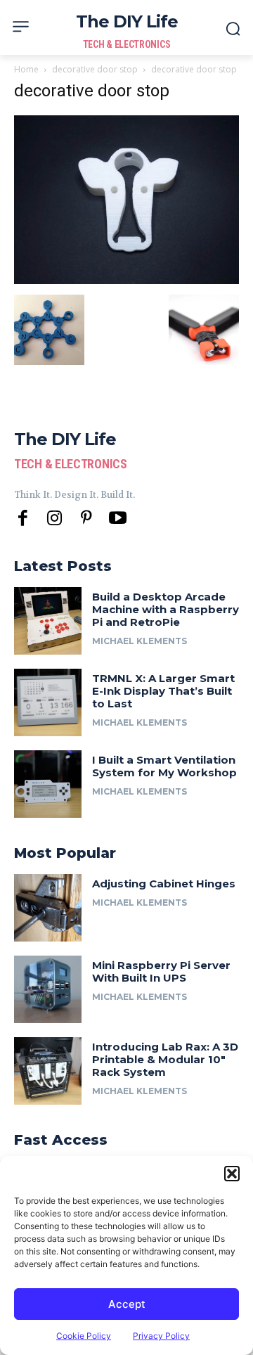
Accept (126, 1304)
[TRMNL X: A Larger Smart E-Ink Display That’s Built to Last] (48, 702)
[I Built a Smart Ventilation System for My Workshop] (48, 784)
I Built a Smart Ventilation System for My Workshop (164, 766)
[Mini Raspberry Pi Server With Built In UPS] (48, 989)
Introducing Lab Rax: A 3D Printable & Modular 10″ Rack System (165, 1059)
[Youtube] (117, 518)
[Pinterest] (86, 518)
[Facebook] (23, 518)
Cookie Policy (83, 1335)
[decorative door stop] (126, 280)
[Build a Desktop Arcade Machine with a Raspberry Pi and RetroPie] (48, 621)
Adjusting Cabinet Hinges (163, 883)
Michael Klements (139, 641)
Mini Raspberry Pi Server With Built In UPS (161, 971)
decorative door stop (95, 69)
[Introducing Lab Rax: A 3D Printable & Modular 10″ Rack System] (48, 1071)
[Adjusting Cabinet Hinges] (48, 908)
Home (26, 69)
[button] (232, 1174)
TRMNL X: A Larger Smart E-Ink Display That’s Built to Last (163, 691)
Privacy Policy (161, 1335)
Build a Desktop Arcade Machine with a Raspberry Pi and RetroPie (165, 609)
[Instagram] (54, 518)
